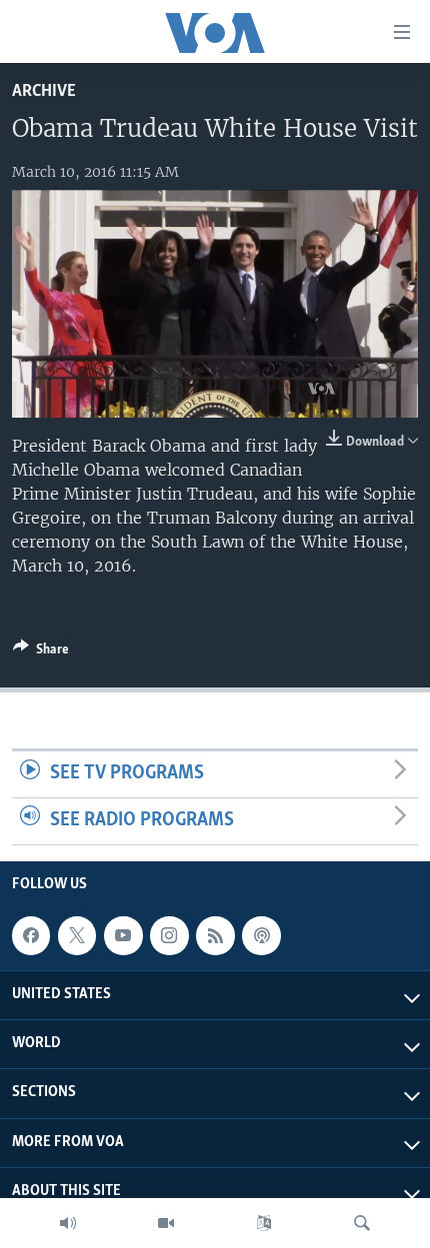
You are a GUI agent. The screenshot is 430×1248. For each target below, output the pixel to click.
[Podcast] (261, 935)
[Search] (362, 1223)
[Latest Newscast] (68, 1223)
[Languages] (264, 1223)
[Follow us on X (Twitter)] (77, 935)
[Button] (41, 652)
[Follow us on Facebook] (31, 935)
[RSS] (215, 935)
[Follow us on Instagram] (169, 935)
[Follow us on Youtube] (123, 935)
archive (44, 91)
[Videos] (166, 1223)
